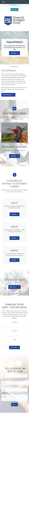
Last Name (14, 331)
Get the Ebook (13, 347)
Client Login (14, 9)
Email (14, 339)
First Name (14, 322)
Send (14, 404)
